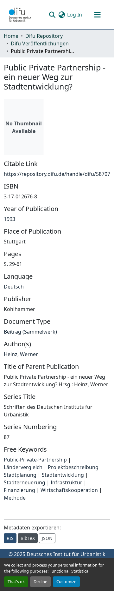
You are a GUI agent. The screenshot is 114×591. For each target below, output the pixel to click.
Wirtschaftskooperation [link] (69, 490)
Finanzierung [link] (19, 490)
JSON (47, 538)
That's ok (16, 581)
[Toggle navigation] (97, 15)
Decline (40, 581)
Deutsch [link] (14, 286)
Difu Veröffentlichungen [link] (40, 43)
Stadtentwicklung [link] (63, 474)
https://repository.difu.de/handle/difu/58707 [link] (57, 173)
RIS (10, 538)
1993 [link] (9, 219)
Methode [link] (15, 497)
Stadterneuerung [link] (24, 482)
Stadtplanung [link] (20, 474)
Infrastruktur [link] (66, 482)
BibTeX (28, 538)
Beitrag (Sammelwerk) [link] (30, 331)
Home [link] (11, 35)
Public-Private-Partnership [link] (35, 459)
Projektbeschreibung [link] (73, 467)
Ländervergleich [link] (23, 467)
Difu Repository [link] (44, 35)
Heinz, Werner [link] (21, 354)
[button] (20, 15)
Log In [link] (74, 14)
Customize (66, 581)
